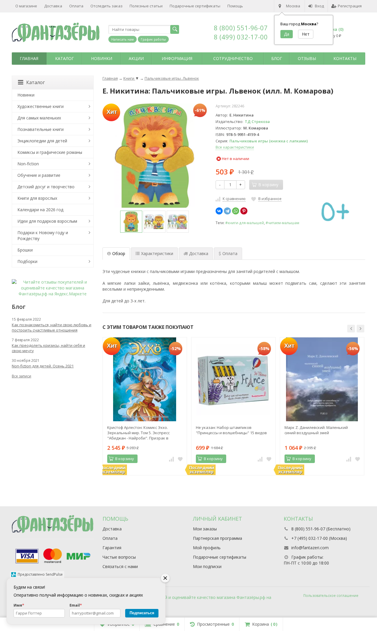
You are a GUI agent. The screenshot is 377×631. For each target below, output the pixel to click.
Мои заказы (205, 529)
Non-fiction (28, 164)
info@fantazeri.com (310, 547)
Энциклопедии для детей (42, 141)
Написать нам (122, 39)
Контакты (344, 58)
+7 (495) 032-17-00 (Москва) (319, 538)
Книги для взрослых (37, 198)
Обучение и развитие (38, 175)
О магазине (26, 6)
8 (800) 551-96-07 (241, 27)
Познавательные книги (40, 129)
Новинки (101, 58)
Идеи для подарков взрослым (47, 221)
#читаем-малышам (282, 222)
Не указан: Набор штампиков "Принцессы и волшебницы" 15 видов (231, 430)
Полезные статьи (146, 6)
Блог (276, 58)
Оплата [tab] (229, 253)
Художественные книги (40, 106)
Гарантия (111, 547)
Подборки (27, 261)
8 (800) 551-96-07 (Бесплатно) (320, 529)
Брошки (25, 250)
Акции (136, 58)
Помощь (235, 6)
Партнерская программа (217, 538)
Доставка (53, 6)
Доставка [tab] (198, 253)
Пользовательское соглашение (330, 595)
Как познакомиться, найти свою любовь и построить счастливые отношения (51, 327)
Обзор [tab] (118, 253)
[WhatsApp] (235, 210)
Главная (29, 58)
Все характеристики (235, 147)
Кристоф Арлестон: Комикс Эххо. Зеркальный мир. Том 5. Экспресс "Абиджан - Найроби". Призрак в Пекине (138, 433)
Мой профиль (207, 547)
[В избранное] (180, 459)
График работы (153, 39)
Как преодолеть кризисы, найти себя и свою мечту (48, 348)
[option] (131, 222)
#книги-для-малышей (244, 222)
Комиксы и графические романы (49, 152)
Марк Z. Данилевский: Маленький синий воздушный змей (316, 430)
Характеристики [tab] (157, 253)
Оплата (76, 6)
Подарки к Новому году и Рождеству (42, 235)
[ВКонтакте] (219, 210)
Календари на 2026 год (40, 209)
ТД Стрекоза (257, 121)
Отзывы (307, 58)
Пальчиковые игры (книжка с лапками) (268, 141)
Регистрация (350, 6)
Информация (177, 58)
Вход (319, 6)
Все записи (21, 376)
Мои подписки (207, 566)
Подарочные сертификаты (195, 6)
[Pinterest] (243, 210)
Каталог (64, 58)
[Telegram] (227, 210)
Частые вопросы (119, 557)
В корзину (124, 458)
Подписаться (142, 613)
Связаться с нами (120, 566)
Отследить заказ (106, 6)
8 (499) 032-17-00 (241, 36)
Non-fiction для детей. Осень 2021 (43, 366)
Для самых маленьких (39, 118)
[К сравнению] (171, 459)
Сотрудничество (233, 58)
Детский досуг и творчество (46, 186)
